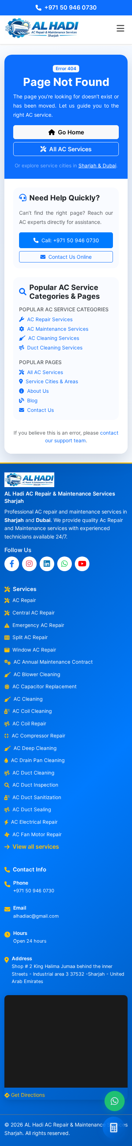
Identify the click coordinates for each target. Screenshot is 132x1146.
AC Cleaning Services (53, 338)
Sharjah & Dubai (97, 165)
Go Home (71, 132)
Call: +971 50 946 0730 (69, 240)
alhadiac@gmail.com (36, 916)
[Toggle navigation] (120, 28)
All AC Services (70, 149)
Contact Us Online (69, 257)
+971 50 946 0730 (70, 7)
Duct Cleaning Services (54, 348)
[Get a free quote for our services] (114, 1128)
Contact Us (40, 410)
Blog (31, 400)
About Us (37, 391)
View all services (35, 846)
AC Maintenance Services (57, 329)
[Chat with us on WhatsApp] (114, 1101)
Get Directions (28, 1095)
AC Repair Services (49, 319)
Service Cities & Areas (51, 382)
